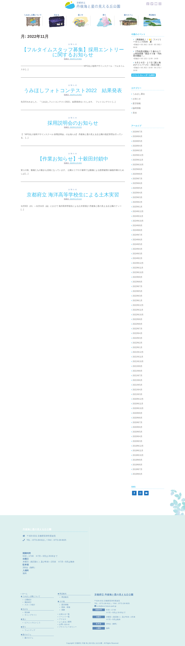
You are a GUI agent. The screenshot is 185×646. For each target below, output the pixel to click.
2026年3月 (137, 150)
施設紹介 (28, 602)
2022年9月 (137, 319)
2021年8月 (137, 371)
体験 (63, 610)
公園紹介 (28, 600)
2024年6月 (137, 240)
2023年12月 (138, 263)
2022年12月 (138, 305)
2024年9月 (137, 225)
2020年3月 (137, 441)
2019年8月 (137, 465)
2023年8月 (137, 282)
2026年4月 (137, 146)
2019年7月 (137, 469)
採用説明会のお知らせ (72, 123)
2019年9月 (137, 460)
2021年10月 (138, 361)
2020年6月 (137, 427)
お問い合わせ (64, 624)
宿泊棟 (27, 612)
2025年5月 (137, 188)
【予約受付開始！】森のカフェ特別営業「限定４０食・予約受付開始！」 (147, 53)
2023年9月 (137, 277)
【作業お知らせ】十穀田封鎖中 (72, 159)
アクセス (62, 619)
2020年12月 (138, 399)
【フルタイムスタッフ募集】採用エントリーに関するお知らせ (73, 52)
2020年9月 (137, 413)
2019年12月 (138, 446)
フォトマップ (30, 630)
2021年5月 (137, 385)
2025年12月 (138, 155)
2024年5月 (137, 244)
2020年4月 (137, 436)
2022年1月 (137, 347)
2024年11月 (138, 216)
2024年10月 (138, 221)
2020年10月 (138, 408)
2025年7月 (137, 179)
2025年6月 (137, 183)
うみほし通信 (139, 94)
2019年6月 (137, 474)
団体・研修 (65, 607)
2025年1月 (137, 207)
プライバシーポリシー (68, 627)
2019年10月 (138, 455)
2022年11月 (138, 310)
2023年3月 (137, 296)
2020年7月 (137, 422)
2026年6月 (137, 136)
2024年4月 (137, 249)
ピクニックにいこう (32, 623)
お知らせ (72, 44)
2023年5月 (137, 291)
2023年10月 (138, 272)
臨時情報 (137, 108)
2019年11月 (138, 450)
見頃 (135, 113)
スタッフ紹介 (30, 605)
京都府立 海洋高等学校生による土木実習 (73, 194)
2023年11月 (138, 268)
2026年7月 (137, 132)
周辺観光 (64, 597)
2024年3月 (137, 254)
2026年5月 (137, 141)
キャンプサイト (31, 615)
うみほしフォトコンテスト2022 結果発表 (73, 90)
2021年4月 (137, 390)
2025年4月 (137, 193)
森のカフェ (29, 638)
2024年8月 (137, 230)
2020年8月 (137, 418)
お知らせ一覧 (64, 614)
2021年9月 (137, 366)
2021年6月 (137, 380)
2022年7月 (137, 329)
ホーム (24, 594)
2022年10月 (138, 315)
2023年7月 (137, 286)
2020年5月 (137, 432)
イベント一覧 (64, 617)
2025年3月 (137, 197)
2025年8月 (137, 174)
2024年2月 (137, 258)
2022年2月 (137, 343)
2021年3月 (137, 394)
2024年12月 (138, 211)
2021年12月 (138, 352)
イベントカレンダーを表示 (143, 75)
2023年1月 (137, 300)
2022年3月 (137, 338)
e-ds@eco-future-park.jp (106, 606)
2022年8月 (137, 324)
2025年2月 (137, 202)
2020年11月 (138, 404)
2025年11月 (138, 160)
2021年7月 (137, 375)
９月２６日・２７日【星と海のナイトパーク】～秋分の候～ (147, 64)
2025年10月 (138, 165)
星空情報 (137, 103)
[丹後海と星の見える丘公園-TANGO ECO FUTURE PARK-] (92, 5)
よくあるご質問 (65, 622)
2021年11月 (138, 357)
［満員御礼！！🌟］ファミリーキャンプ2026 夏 (147, 40)
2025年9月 (137, 169)
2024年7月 (137, 235)
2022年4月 (137, 333)
